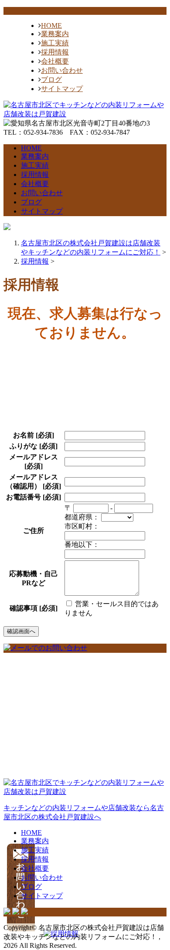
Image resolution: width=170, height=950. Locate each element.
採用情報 (55, 52)
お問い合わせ (62, 70)
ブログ (51, 79)
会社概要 (55, 61)
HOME (51, 25)
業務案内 (55, 33)
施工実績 (55, 43)
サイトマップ (62, 88)
